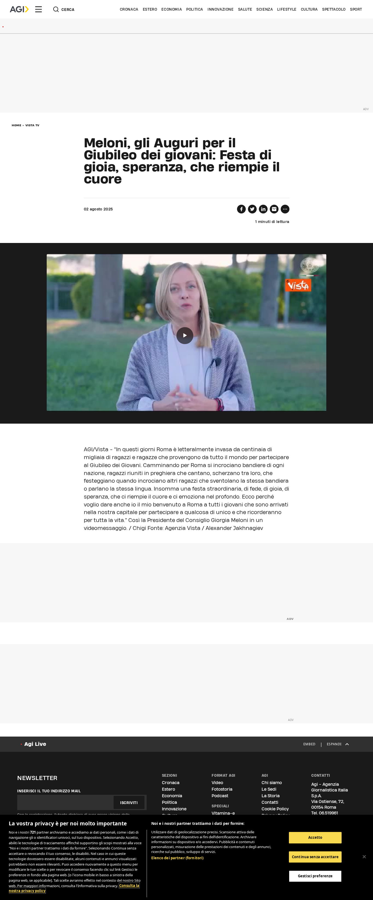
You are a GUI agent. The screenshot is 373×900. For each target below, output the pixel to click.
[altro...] (285, 209)
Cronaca (129, 9)
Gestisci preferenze (315, 875)
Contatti (270, 802)
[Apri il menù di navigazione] (38, 9)
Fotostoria (222, 789)
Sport (356, 9)
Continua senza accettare (315, 856)
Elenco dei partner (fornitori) (177, 857)
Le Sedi (269, 789)
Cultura (309, 9)
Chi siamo (272, 782)
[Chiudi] (364, 857)
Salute (245, 9)
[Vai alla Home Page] (19, 9)
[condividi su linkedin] (263, 209)
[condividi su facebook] (241, 209)
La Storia (271, 795)
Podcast (220, 795)
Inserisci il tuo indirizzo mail (49, 791)
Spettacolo (334, 9)
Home (16, 125)
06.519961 (328, 813)
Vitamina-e (223, 813)
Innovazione (221, 9)
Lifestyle (286, 9)
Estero (150, 9)
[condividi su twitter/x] (252, 209)
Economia (171, 9)
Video (217, 782)
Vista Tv (32, 125)
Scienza (264, 9)
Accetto (315, 837)
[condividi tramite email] (274, 209)
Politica (194, 9)
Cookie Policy (275, 808)
